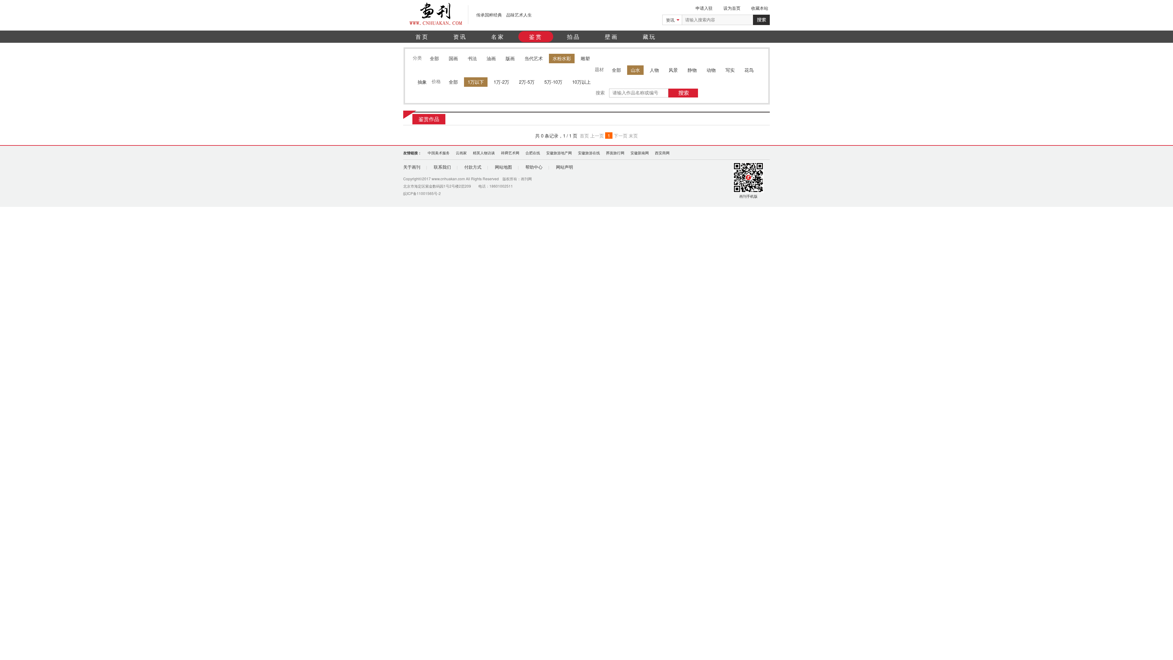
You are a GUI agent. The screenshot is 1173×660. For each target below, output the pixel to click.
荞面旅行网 (615, 152)
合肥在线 (532, 152)
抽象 (422, 82)
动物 (711, 70)
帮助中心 (534, 167)
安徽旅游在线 (589, 152)
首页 (422, 36)
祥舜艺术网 (510, 152)
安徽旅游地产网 (559, 152)
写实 (730, 70)
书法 (472, 58)
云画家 (461, 152)
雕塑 (585, 58)
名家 (498, 36)
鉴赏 (536, 36)
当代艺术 (533, 58)
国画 (453, 58)
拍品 (573, 36)
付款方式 (472, 167)
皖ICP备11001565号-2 (422, 193)
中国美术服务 (439, 152)
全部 (434, 58)
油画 (491, 58)
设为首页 (731, 8)
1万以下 (476, 82)
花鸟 (749, 70)
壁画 (611, 36)
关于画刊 (411, 167)
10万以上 (581, 82)
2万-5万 (527, 82)
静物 (692, 70)
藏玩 (649, 36)
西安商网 (662, 152)
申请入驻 (704, 8)
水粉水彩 (562, 58)
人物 (654, 70)
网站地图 (503, 167)
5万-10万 (553, 82)
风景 (673, 70)
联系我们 (442, 167)
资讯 (460, 36)
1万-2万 (501, 82)
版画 (510, 58)
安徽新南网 (639, 152)
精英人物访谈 (484, 152)
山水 (635, 70)
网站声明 (564, 167)
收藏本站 (759, 8)
